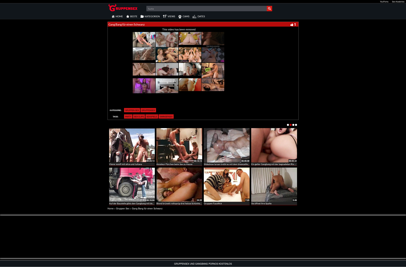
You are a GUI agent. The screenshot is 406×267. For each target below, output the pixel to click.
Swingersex (166, 116)
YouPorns (384, 1)
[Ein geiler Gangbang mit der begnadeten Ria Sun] (274, 145)
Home (111, 208)
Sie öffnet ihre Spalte (261, 203)
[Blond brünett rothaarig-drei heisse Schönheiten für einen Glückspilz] (179, 185)
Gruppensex (148, 110)
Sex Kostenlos (398, 1)
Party (128, 116)
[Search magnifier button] (269, 8)
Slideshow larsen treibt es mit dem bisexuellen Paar (229, 164)
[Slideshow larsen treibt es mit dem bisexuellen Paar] (227, 145)
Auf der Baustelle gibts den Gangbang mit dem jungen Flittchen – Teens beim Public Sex (152, 203)
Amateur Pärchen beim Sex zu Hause (174, 164)
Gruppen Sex (132, 110)
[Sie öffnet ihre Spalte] (274, 185)
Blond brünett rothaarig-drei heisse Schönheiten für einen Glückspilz (190, 203)
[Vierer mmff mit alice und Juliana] (132, 145)
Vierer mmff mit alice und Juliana (125, 164)
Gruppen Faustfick (213, 203)
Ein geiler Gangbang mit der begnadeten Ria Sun (274, 164)
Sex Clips (139, 116)
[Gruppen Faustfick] (227, 185)
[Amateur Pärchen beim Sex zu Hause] (179, 145)
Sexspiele (152, 116)
